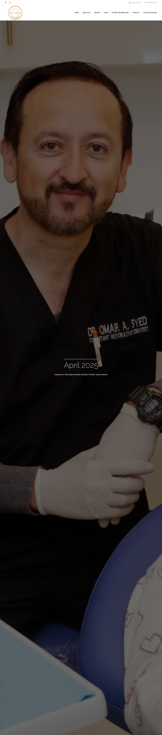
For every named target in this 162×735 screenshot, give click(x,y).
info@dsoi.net (152, 2)
